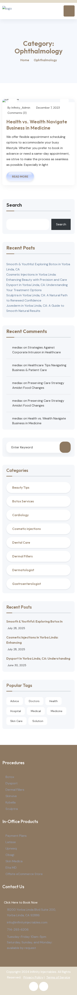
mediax (17, 347)
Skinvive (11, 796)
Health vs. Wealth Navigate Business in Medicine (36, 125)
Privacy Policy (33, 977)
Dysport (12, 783)
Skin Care (16, 721)
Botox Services (23, 501)
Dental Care (21, 542)
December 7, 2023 (48, 107)
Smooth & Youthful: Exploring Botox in (34, 621)
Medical (36, 711)
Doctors (34, 701)
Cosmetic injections (26, 529)
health (53, 701)
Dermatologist (23, 570)
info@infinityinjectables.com (27, 922)
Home (24, 60)
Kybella (11, 802)
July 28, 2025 (16, 628)
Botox (10, 777)
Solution (37, 721)
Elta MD (11, 867)
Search (14, 205)
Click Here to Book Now (20, 902)
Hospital (15, 711)
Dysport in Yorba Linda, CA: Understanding (38, 658)
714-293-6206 (18, 929)
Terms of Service (58, 977)
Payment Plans (16, 836)
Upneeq (11, 848)
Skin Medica (14, 861)
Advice (14, 701)
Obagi (10, 855)
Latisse (11, 842)
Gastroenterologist (26, 584)
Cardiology (20, 515)
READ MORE (20, 176)
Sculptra (12, 809)
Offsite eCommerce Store (24, 874)
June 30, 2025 (17, 665)
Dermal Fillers (22, 556)
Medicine (56, 711)
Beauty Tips (20, 487)
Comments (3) (17, 113)
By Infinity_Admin (19, 107)
